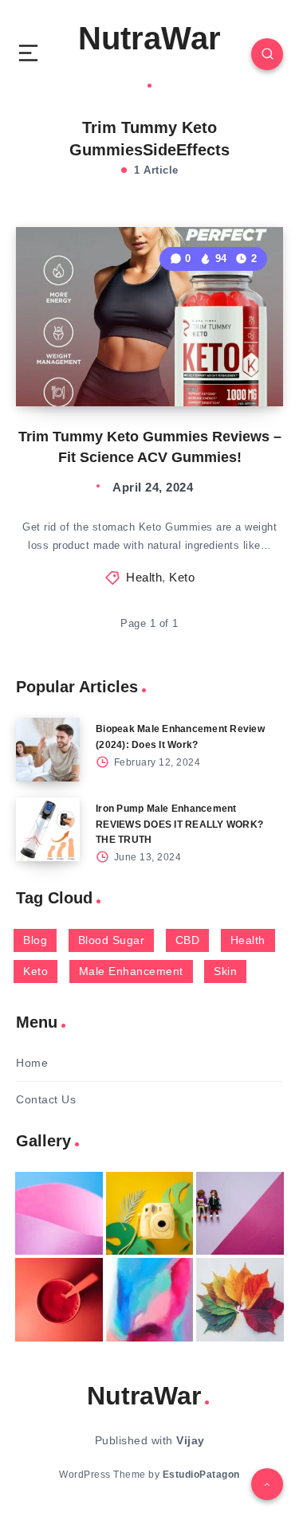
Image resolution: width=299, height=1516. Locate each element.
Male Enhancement (131, 971)
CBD (187, 940)
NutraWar (149, 38)
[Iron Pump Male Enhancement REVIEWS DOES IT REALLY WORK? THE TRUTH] (48, 829)
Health (144, 577)
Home (32, 1062)
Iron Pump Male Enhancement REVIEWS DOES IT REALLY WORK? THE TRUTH (179, 823)
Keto (182, 577)
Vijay (190, 1440)
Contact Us (46, 1099)
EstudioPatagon (201, 1474)
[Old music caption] (240, 1213)
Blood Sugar (111, 940)
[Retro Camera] (150, 1213)
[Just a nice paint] (150, 1299)
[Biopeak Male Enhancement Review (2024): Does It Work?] (48, 750)
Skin (225, 971)
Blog (35, 940)
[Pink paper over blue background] (59, 1213)
